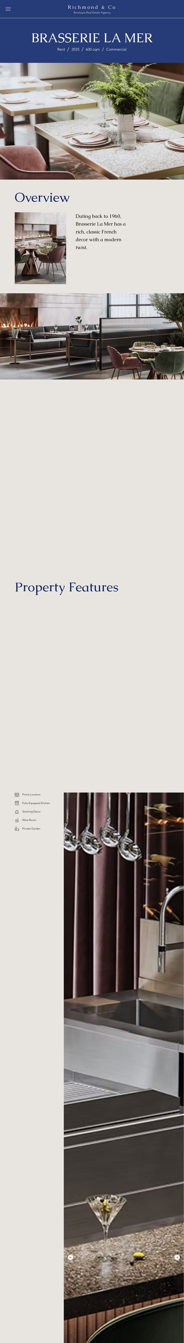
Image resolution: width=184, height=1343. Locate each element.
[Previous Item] (70, 1257)
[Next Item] (177, 1257)
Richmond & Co (92, 7)
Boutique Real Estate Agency (92, 12)
